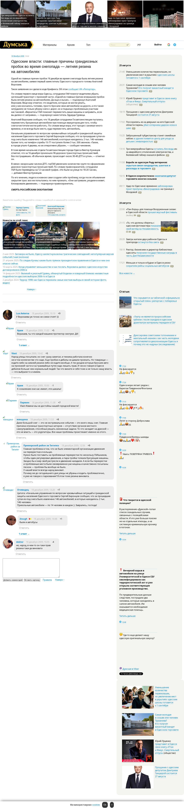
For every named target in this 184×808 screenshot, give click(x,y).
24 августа (125, 202)
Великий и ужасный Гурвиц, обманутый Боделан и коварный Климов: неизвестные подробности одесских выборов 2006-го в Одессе (55, 275)
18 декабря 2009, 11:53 (42, 419)
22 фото (62, 215)
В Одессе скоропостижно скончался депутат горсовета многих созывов (89, 24)
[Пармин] (11, 400)
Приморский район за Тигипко (41, 445)
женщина (22, 419)
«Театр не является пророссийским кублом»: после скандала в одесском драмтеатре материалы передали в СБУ (154, 319)
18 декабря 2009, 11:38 (43, 402)
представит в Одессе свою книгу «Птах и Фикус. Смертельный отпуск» (151, 100)
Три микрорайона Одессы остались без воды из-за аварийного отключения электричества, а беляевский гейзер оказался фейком (17, 20)
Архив (70, 44)
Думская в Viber (131, 668)
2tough (23, 518)
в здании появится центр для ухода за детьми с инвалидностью (150, 140)
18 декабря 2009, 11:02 (37, 330)
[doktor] (8, 547)
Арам (20, 330)
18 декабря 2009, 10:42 (31, 353)
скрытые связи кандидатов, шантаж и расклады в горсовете (148, 167)
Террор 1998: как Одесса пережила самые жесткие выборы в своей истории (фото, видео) (55, 281)
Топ (88, 44)
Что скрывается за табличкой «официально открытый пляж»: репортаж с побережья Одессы (156, 300)
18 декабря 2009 (17, 56)
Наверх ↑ (31, 289)
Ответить (21, 322)
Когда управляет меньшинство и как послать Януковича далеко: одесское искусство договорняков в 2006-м (55, 268)
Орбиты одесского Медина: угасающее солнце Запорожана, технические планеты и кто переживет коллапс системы (19, 243)
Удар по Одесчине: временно (142, 186)
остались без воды (164, 148)
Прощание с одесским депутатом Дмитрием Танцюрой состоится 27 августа (167, 772)
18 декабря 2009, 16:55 (37, 541)
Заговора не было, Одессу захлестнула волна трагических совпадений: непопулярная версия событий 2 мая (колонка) (83, 243)
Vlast (14, 353)
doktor (19, 541)
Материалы (50, 44)
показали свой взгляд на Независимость (143, 227)
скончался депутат (165, 175)
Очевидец (23, 489)
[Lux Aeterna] (8, 319)
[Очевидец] (8, 489)
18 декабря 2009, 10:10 (43, 313)
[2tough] (11, 524)
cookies (96, 804)
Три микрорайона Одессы (140, 148)
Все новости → (127, 273)
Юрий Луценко (134, 98)
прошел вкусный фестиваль (162, 212)
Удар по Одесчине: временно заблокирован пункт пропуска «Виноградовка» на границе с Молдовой (122, 22)
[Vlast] (5, 353)
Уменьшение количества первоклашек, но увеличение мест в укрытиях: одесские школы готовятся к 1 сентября (166, 696)
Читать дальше (127, 533)
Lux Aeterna (22, 313)
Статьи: (124, 291)
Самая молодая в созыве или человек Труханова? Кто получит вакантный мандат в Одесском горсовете (166, 722)
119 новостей (53, 215)
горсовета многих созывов (141, 178)
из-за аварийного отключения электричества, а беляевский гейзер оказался (151, 151)
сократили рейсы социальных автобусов (147, 265)
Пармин (24, 402)
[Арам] (10, 328)
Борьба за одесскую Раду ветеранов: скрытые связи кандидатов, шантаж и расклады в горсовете (52, 22)
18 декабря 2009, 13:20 (43, 489)
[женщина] (8, 419)
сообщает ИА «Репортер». (82, 89)
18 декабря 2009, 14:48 (45, 518)
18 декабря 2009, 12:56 (73, 445)
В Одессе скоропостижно (140, 175)
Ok (104, 804)
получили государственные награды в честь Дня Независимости (151, 254)
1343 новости (21, 212)
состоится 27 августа (148, 114)
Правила (47, 579)
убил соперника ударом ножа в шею (151, 126)
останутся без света (148, 242)
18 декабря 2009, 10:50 (37, 385)
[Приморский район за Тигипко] (11, 449)
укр (139, 44)
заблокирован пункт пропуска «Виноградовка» (149, 187)
